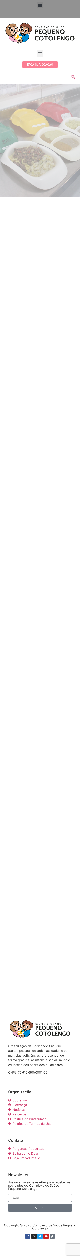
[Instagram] (34, 1236)
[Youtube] (46, 1236)
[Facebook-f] (27, 1236)
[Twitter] (40, 1236)
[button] (40, 5)
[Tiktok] (52, 1236)
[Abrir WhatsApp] (70, 1248)
